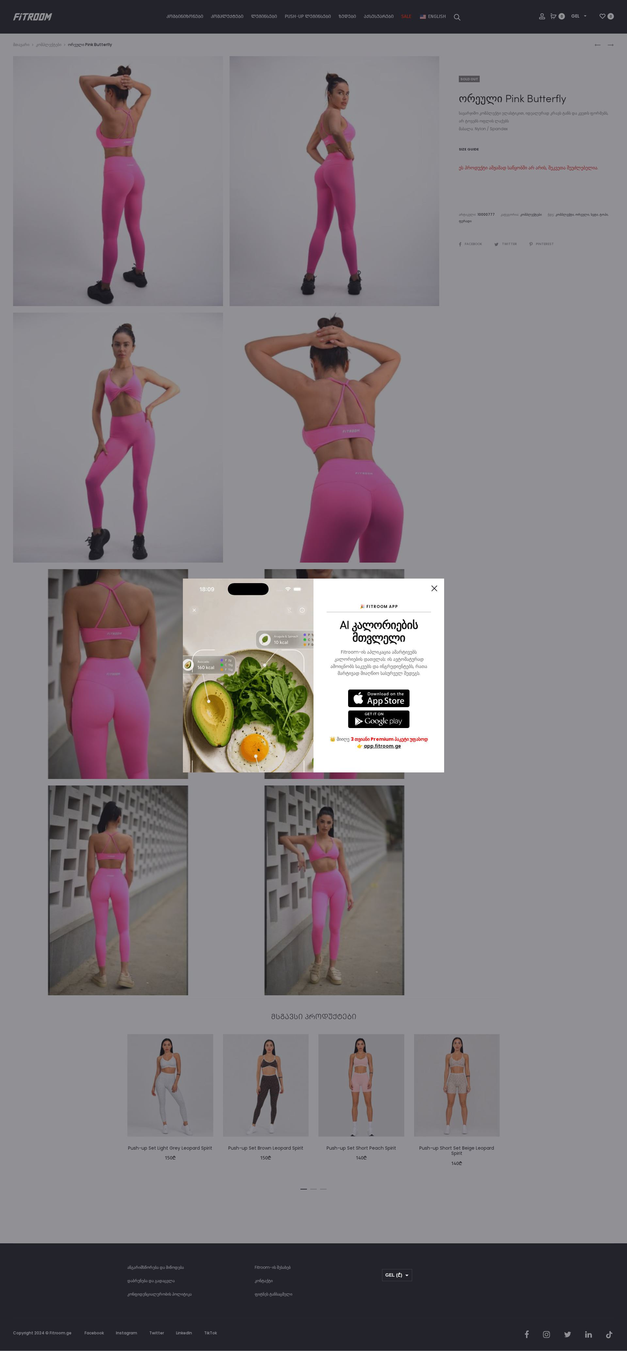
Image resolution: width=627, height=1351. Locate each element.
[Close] (434, 588)
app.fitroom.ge (382, 746)
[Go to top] (617, 1280)
